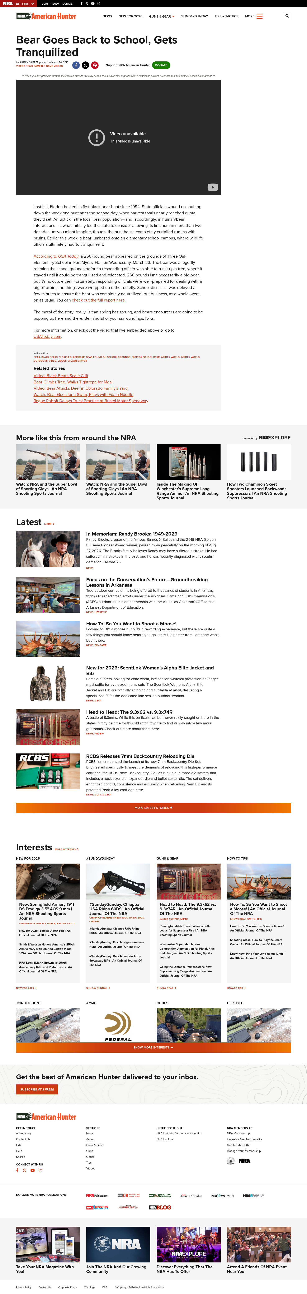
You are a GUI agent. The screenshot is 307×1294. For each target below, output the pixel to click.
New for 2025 (25, 988)
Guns (89, 1151)
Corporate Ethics (67, 1287)
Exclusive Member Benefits (244, 1139)
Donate (67, 4)
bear (37, 357)
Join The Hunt (28, 1003)
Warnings (89, 1287)
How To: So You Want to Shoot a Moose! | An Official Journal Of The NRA (258, 909)
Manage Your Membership (244, 1151)
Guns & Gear (160, 16)
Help (19, 1151)
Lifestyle (101, 612)
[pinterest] (95, 63)
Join (45, 4)
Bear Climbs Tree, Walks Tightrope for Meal (73, 382)
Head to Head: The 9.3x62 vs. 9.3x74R (129, 712)
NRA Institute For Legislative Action (179, 1133)
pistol (51, 923)
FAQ (19, 1145)
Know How (237, 919)
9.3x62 (164, 919)
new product (66, 923)
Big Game (47, 66)
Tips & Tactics (226, 16)
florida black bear (72, 357)
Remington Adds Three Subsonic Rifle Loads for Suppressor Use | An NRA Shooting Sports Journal (185, 930)
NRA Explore (165, 1139)
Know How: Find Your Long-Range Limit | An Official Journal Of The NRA (257, 956)
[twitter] (85, 63)
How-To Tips (237, 858)
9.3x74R (174, 919)
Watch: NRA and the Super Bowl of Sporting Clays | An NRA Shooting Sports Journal (46, 488)
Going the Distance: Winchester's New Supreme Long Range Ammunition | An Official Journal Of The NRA (186, 971)
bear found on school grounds (108, 357)
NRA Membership (238, 1133)
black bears (49, 357)
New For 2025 (28, 858)
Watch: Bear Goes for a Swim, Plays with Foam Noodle (83, 394)
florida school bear (146, 357)
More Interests (65, 849)
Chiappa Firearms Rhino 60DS (108, 918)
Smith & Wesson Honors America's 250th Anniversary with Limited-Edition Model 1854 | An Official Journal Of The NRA (47, 949)
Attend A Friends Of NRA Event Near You (257, 1269)
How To (250, 919)
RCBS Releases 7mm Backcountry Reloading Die (140, 756)
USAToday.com (47, 336)
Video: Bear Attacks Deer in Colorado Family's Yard (81, 388)
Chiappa (94, 921)
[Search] (287, 16)
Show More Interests (176, 1047)
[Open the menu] (260, 15)
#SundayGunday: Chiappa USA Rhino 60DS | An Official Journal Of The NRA (116, 909)
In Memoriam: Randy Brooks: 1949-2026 (132, 534)
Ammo (184, 919)
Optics (162, 1003)
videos (62, 361)
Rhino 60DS (136, 918)
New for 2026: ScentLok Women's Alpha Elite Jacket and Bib (150, 670)
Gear (98, 700)
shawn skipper (77, 361)
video (52, 361)
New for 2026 (130, 16)
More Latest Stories (170, 807)
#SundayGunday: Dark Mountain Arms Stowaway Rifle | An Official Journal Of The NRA (115, 960)
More (47, 524)
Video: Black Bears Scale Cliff (61, 376)
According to (56, 256)
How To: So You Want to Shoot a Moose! (131, 623)
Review (99, 733)
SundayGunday (194, 16)
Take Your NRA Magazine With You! (45, 1269)
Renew (55, 4)
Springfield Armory (32, 923)
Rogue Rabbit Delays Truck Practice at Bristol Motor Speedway (91, 401)
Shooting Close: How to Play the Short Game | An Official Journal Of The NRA (256, 942)
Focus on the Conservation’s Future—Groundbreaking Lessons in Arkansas (147, 582)
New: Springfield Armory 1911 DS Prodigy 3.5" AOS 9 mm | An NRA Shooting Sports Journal (46, 911)
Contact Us (23, 1139)
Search (20, 1157)
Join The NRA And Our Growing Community (116, 1269)
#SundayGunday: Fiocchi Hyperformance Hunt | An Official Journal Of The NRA (116, 944)
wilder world (170, 357)
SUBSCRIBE (37, 1089)
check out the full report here (98, 300)
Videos (20, 66)
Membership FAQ (238, 1145)
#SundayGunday (100, 858)
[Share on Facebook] (76, 63)
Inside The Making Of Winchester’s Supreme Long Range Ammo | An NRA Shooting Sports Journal (188, 491)
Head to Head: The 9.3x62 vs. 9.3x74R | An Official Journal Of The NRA (188, 909)
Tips (259, 919)
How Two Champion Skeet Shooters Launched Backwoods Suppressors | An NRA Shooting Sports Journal (257, 491)
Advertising (23, 1133)
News (107, 16)
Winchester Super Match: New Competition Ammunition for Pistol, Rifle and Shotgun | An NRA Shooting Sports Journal (187, 951)
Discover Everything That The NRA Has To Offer (185, 1269)
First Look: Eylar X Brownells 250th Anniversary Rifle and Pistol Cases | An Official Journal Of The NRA (45, 967)
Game (37, 66)
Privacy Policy (23, 1287)
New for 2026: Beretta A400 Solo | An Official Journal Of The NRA (45, 933)
